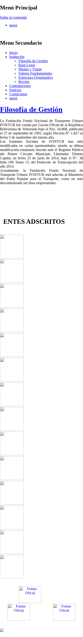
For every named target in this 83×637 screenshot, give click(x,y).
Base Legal (26, 65)
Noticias (15, 90)
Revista (23, 82)
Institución (16, 57)
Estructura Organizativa (35, 77)
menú (13, 25)
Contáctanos (18, 94)
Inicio (13, 53)
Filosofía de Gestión (33, 61)
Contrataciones (20, 86)
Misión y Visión (30, 69)
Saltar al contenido (13, 17)
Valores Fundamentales (35, 73)
